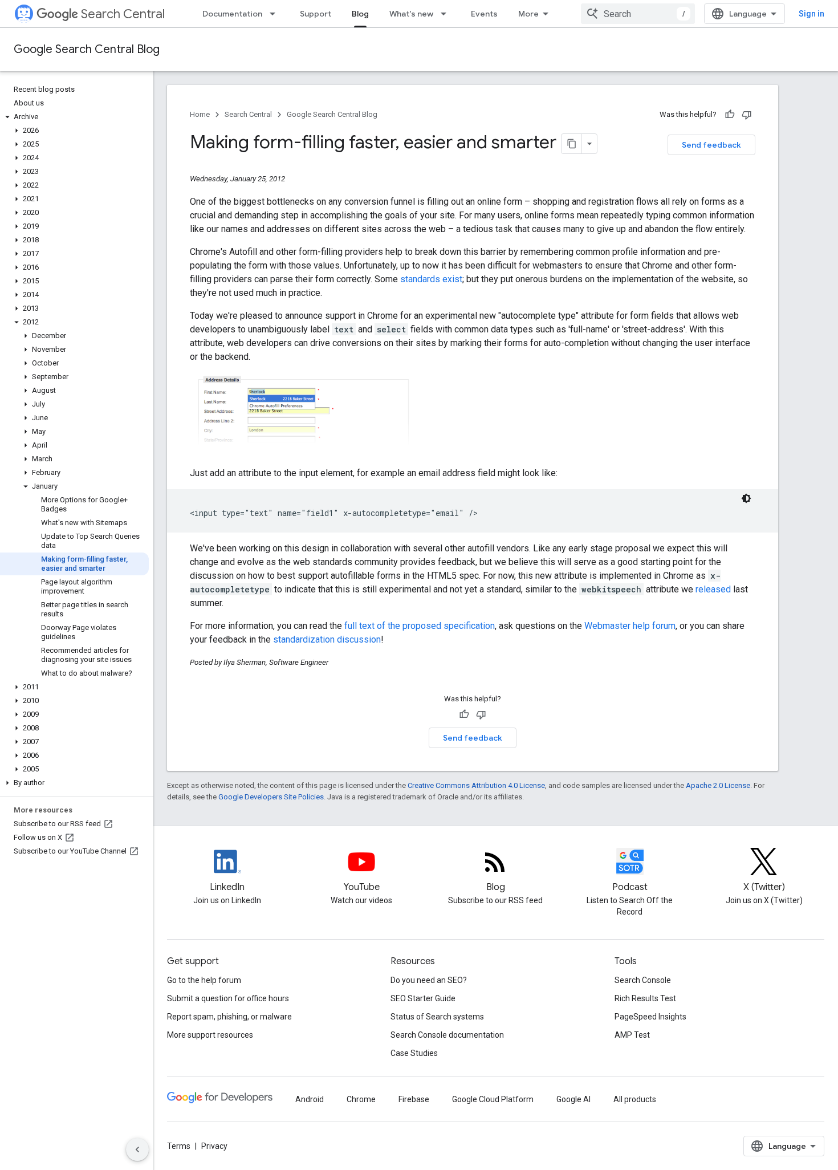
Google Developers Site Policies (271, 797)
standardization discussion (327, 639)
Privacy (214, 1146)
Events (484, 14)
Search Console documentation (447, 1034)
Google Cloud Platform (493, 1099)
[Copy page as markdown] (572, 143)
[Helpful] (729, 114)
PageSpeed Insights (650, 1016)
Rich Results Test (645, 998)
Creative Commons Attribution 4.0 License (476, 785)
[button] (74, 117)
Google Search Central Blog (87, 49)
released (713, 589)
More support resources (210, 1034)
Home (200, 114)
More (528, 14)
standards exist (431, 279)
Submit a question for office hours (228, 998)
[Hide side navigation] (137, 1149)
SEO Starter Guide (422, 998)
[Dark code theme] (746, 498)
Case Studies (414, 1053)
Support (315, 14)
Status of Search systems (437, 1016)
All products (634, 1099)
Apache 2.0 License (718, 785)
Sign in (811, 13)
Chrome (361, 1099)
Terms (178, 1146)
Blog (360, 14)
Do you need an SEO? (428, 980)
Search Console (643, 980)
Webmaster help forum (630, 625)
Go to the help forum (204, 980)
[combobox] (638, 13)
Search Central (123, 14)
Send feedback (711, 145)
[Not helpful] (746, 114)
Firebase (413, 1099)
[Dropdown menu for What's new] (447, 13)
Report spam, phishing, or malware (229, 1016)
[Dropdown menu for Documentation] (276, 13)
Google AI (573, 1099)
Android (309, 1099)
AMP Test (632, 1034)
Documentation (232, 14)
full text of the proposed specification (419, 625)
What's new (411, 14)
